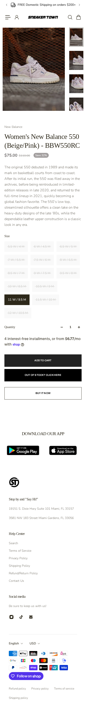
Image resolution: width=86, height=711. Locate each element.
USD (33, 643)
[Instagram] (11, 617)
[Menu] (8, 17)
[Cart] (78, 17)
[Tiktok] (21, 617)
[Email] (31, 617)
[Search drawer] (70, 17)
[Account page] (16, 17)
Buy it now (43, 393)
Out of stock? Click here (43, 375)
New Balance (13, 127)
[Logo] (43, 17)
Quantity (9, 327)
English (14, 643)
